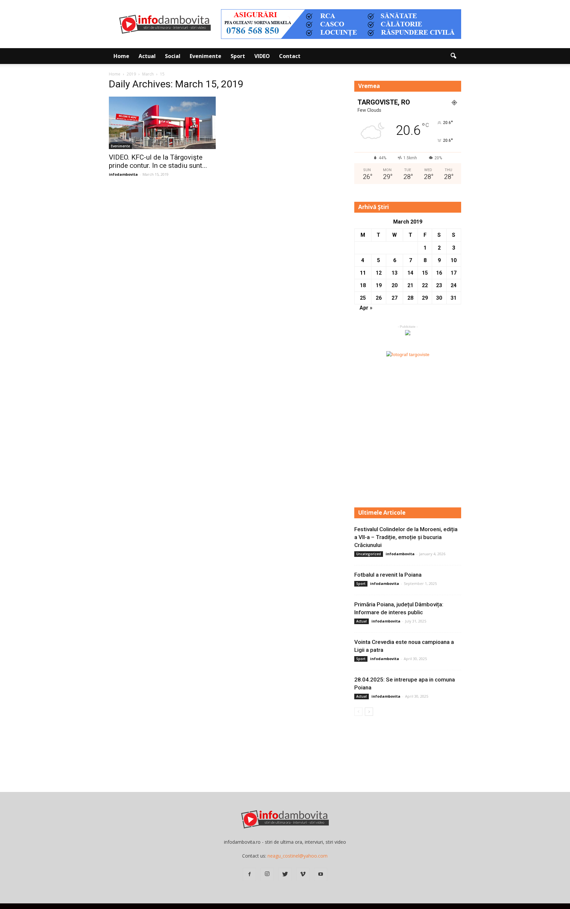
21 (410, 285)
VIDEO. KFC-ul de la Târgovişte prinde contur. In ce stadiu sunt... (158, 161)
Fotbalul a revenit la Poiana (388, 574)
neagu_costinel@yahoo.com (298, 856)
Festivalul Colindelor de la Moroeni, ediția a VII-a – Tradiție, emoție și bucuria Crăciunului (406, 537)
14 (410, 273)
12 (379, 273)
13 (394, 273)
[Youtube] (320, 874)
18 (363, 285)
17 (454, 273)
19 (379, 285)
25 (363, 298)
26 (379, 298)
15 (425, 273)
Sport (238, 56)
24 (454, 285)
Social (172, 56)
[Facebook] (249, 874)
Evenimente (205, 56)
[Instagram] (267, 874)
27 (394, 298)
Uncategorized (368, 554)
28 (410, 298)
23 (439, 285)
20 (394, 285)
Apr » (366, 308)
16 (439, 273)
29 (425, 298)
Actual (147, 56)
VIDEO (262, 56)
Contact (290, 56)
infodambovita (123, 174)
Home (121, 56)
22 (425, 285)
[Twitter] (285, 874)
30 (439, 298)
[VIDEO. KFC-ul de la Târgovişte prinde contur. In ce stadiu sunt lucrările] (162, 123)
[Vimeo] (302, 874)
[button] (453, 56)
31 (454, 298)
